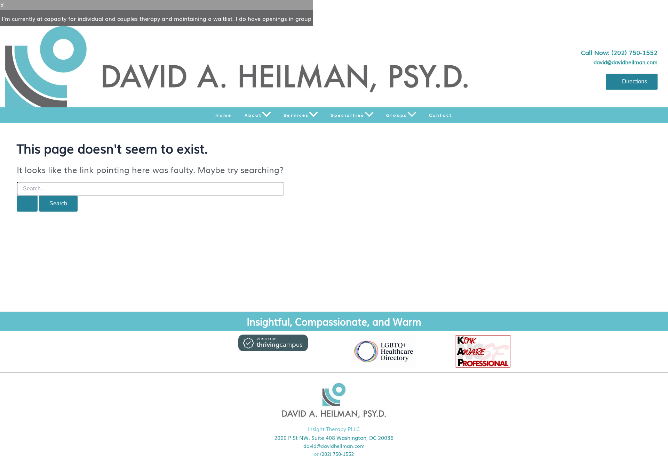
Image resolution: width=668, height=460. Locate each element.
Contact (441, 115)
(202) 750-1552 (337, 453)
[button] (266, 115)
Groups (396, 115)
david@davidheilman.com (626, 62)
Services (296, 115)
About (253, 115)
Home (223, 115)
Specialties (347, 115)
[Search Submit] (27, 204)
